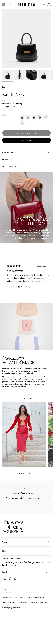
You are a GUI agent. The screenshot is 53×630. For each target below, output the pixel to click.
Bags (3, 87)
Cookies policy (22, 602)
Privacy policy (19, 597)
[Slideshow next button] (48, 275)
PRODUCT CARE (8, 159)
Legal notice (33, 602)
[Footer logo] (12, 527)
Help (4, 551)
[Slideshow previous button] (5, 275)
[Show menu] (4, 4)
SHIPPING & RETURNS (10, 166)
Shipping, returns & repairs (35, 597)
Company (6, 541)
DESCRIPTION (7, 152)
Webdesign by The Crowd (11, 607)
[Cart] (49, 4)
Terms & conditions (8, 602)
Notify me (26, 140)
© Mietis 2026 (7, 597)
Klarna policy (43, 602)
